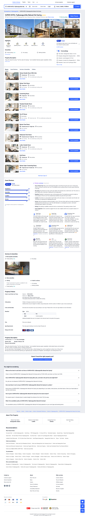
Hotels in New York (19, 459)
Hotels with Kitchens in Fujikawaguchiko (45, 466)
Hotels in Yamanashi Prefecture (39, 411)
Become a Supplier (60, 488)
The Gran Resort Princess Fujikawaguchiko (20, 435)
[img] (19, 28)
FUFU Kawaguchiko (34, 433)
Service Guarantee (7, 479)
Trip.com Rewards (59, 479)
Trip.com (18, 411)
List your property (59, 484)
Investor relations (59, 477)
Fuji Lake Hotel (9, 433)
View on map (59, 64)
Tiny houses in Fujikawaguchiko (38, 464)
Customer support (7, 477)
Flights (24, 2)
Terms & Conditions (34, 484)
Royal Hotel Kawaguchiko (69, 433)
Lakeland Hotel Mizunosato (11, 438)
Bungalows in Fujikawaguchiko (12, 464)
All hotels (58, 486)
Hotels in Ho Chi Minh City (56, 456)
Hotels (22, 411)
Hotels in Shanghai (10, 453)
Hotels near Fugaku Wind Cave (29, 446)
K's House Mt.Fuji (43, 433)
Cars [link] (33, 2)
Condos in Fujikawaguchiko (25, 464)
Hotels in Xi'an (36, 459)
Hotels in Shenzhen (45, 453)
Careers (31, 482)
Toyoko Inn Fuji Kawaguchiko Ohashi (45, 435)
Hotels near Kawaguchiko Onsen (59, 443)
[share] (82, 506)
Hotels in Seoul (18, 456)
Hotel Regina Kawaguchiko (38, 438)
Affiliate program (59, 482)
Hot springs (34, 258)
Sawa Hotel (8, 435)
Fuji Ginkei (62, 438)
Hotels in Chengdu (26, 456)
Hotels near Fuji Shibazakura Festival (23, 443)
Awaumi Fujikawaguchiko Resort (60, 435)
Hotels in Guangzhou (27, 453)
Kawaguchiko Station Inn (50, 438)
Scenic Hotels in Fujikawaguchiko (13, 466)
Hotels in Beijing (18, 453)
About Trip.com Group (34, 490)
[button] (37, 2)
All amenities (7, 54)
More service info (7, 482)
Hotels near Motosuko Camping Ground (14, 446)
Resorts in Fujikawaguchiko (51, 464)
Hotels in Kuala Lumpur (45, 456)
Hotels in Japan (28, 411)
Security (57, 490)
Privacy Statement (34, 486)
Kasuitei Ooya (60, 433)
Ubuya (57, 438)
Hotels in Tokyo (53, 453)
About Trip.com (33, 477)
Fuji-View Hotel (33, 435)
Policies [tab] (34, 69)
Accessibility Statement (35, 488)
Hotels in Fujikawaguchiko (52, 411)
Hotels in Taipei (66, 456)
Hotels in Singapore (10, 459)
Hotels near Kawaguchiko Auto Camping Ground (42, 443)
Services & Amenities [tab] (25, 69)
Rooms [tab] (6, 69)
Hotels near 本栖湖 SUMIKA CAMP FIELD (14, 448)
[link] (59, 2)
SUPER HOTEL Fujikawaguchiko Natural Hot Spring (23, 15)
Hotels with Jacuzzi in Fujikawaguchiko (28, 466)
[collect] (82, 502)
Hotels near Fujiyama (41, 446)
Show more (7, 61)
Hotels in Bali (42, 459)
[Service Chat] (82, 511)
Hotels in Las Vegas (10, 456)
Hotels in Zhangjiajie (35, 456)
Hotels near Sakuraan (10, 443)
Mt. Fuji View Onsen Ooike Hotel (25, 438)
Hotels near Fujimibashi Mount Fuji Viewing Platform (57, 446)
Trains (29, 2)
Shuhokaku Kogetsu (52, 433)
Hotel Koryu (27, 433)
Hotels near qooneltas (28, 448)
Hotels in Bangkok (36, 453)
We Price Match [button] (64, 17)
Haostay (66, 438)
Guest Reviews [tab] (14, 69)
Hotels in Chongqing (71, 453)
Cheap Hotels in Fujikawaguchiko (65, 464)
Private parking (10, 258)
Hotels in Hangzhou (28, 459)
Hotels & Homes (16, 2)
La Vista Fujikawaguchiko (18, 433)
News (31, 479)
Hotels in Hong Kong (61, 453)
